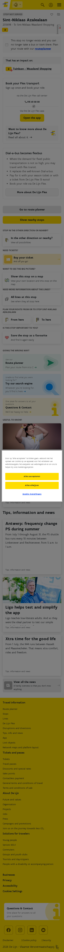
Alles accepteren (32, 476)
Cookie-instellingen (32, 494)
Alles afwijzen (32, 485)
